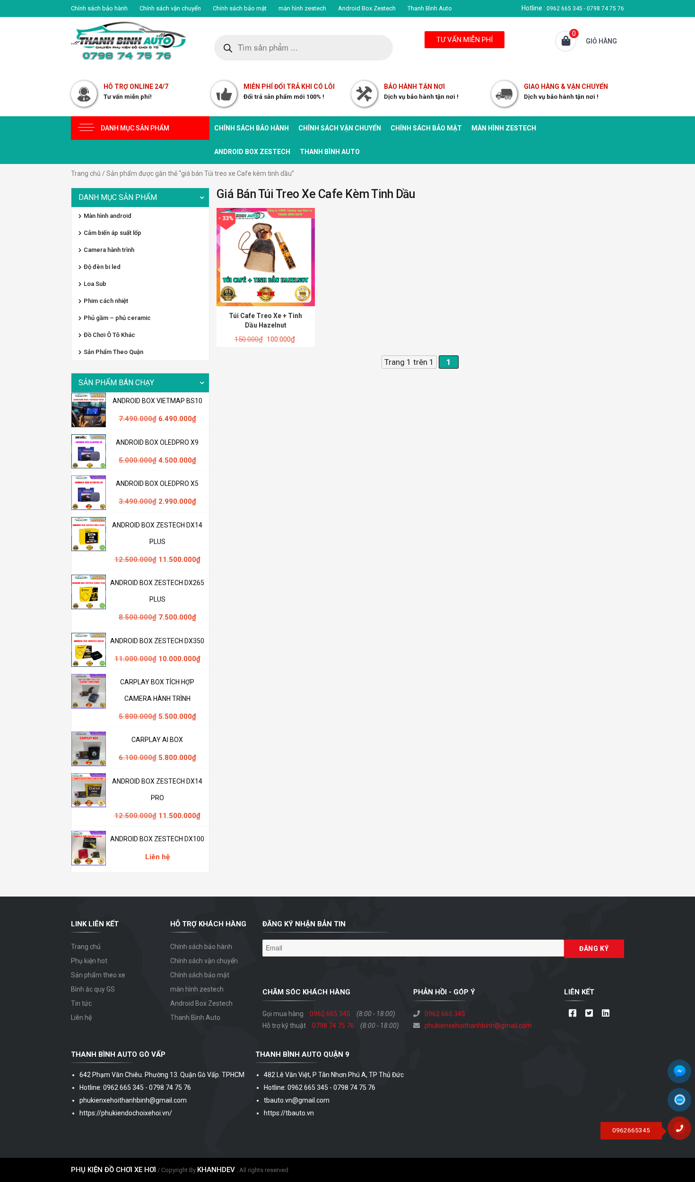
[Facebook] (572, 1014)
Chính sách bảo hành (99, 8)
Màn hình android (107, 215)
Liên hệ (81, 1017)
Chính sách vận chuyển (170, 8)
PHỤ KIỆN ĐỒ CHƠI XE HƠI (113, 1169)
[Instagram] (605, 1014)
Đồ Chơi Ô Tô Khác (109, 334)
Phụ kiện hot (89, 961)
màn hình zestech (302, 8)
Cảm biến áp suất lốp (112, 232)
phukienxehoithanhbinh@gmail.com (478, 1025)
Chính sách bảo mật (240, 8)
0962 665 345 (330, 1014)
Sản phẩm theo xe (98, 975)
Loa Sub (95, 283)
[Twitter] (589, 1014)
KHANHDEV (216, 1169)
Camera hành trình (109, 249)
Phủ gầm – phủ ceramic (117, 317)
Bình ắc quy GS (93, 989)
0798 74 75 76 (333, 1025)
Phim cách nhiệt (106, 300)
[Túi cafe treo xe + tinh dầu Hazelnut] (266, 256)
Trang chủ (86, 173)
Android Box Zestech (367, 8)
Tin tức (81, 1003)
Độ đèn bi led (102, 266)
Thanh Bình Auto (430, 8)
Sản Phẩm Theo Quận (113, 351)
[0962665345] (683, 1131)
